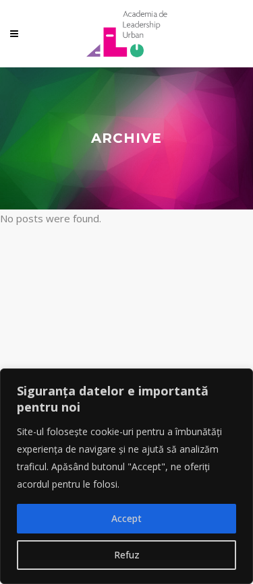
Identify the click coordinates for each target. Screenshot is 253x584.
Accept (126, 518)
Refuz (127, 554)
